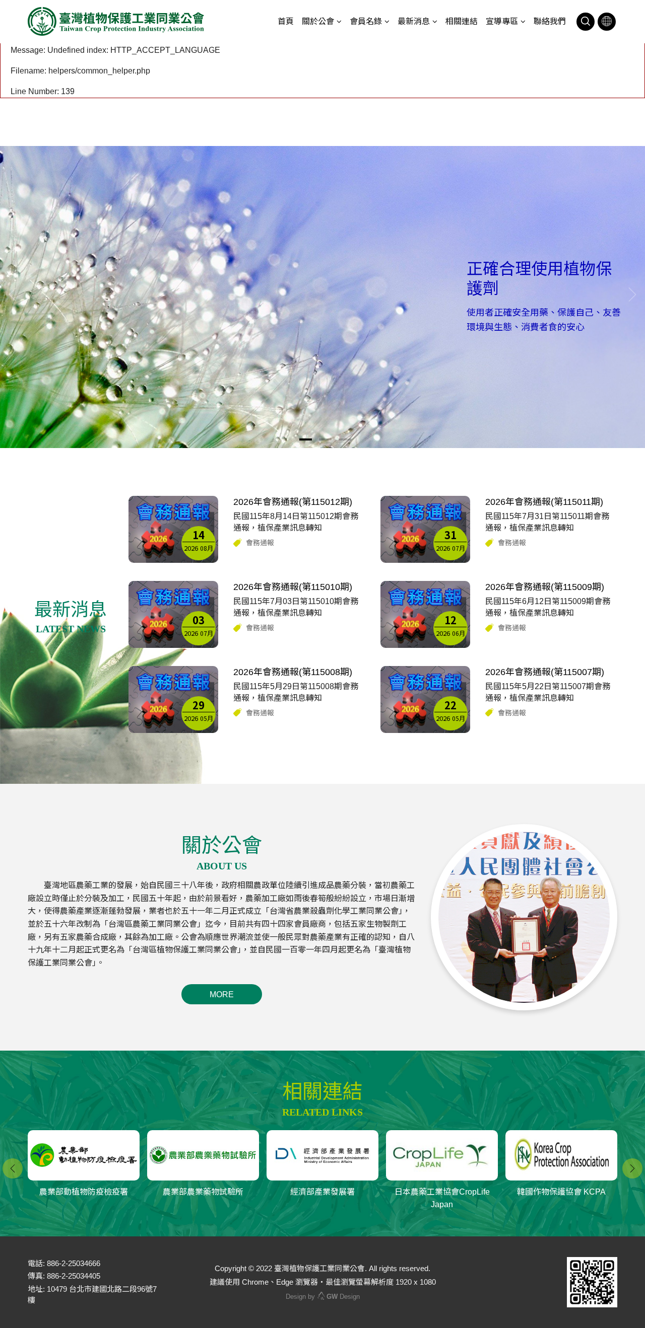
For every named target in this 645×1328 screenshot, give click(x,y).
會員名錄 (366, 21)
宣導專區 (502, 21)
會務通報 (260, 543)
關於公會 (318, 21)
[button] (305, 439)
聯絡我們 (550, 21)
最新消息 (414, 21)
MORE (222, 994)
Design (343, 1296)
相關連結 (461, 21)
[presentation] (13, 294)
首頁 (286, 21)
